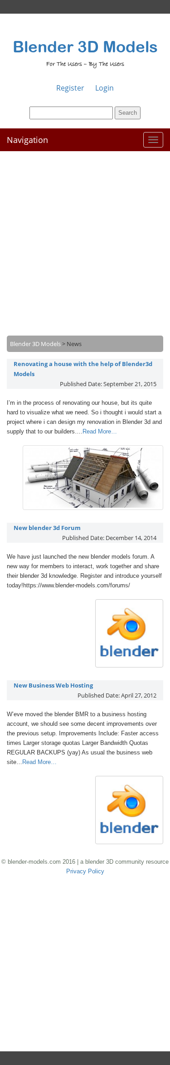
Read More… (100, 431)
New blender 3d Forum (47, 528)
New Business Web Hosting (53, 685)
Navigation (27, 139)
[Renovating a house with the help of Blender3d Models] (93, 508)
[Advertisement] (85, 236)
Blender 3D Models (85, 46)
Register (70, 88)
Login (104, 88)
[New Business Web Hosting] (129, 842)
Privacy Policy (85, 871)
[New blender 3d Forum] (129, 665)
